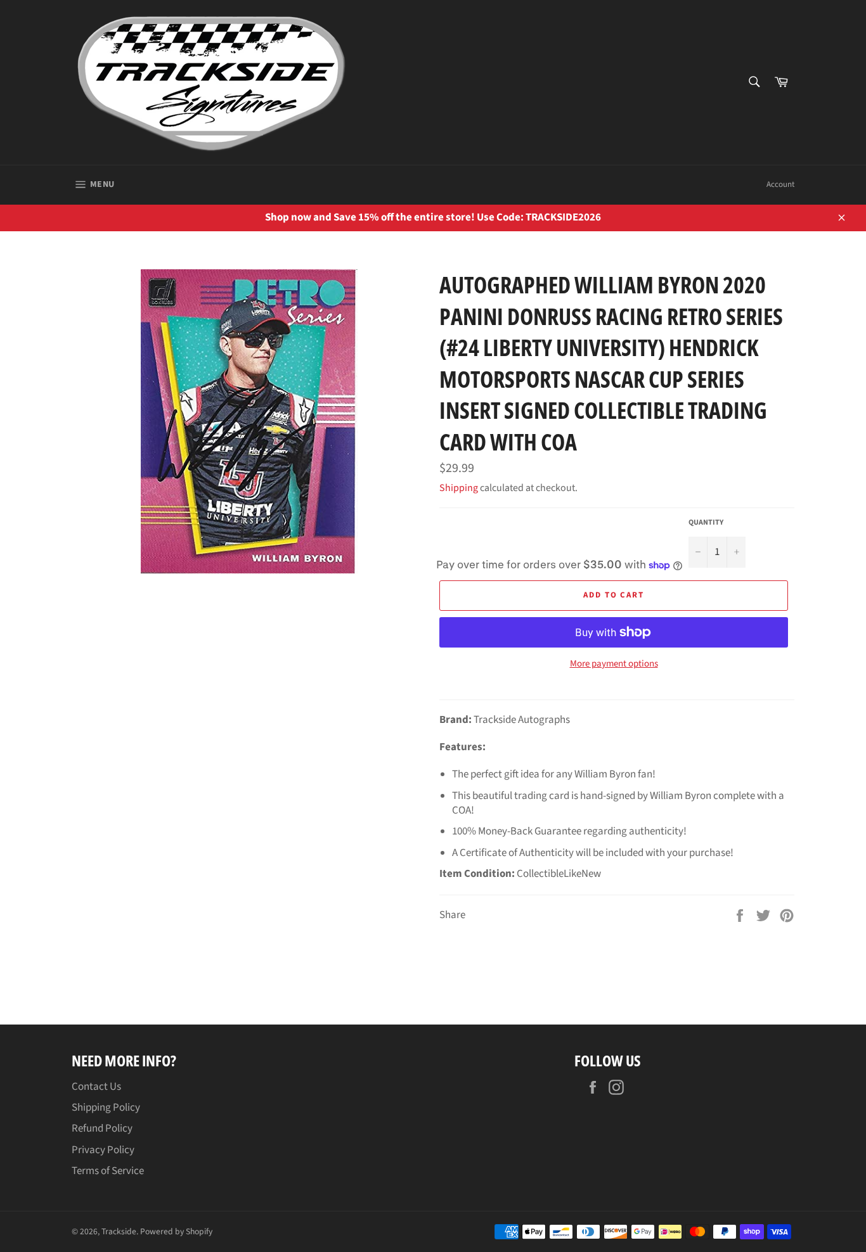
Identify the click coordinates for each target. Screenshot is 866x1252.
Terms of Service (108, 1171)
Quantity (705, 523)
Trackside (118, 1231)
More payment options (614, 664)
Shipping (458, 488)
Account (780, 184)
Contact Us (96, 1086)
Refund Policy (102, 1128)
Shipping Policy (106, 1107)
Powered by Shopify (176, 1231)
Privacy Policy (103, 1150)
